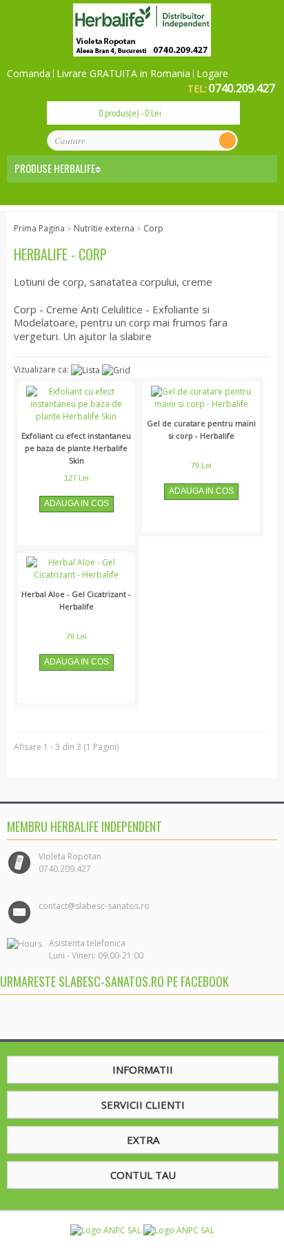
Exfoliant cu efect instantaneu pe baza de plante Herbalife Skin (76, 448)
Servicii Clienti (143, 1104)
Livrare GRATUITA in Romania (123, 74)
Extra (143, 1140)
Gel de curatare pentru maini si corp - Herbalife (201, 429)
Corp (153, 228)
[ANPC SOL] (178, 1229)
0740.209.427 (242, 88)
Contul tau (143, 1175)
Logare (212, 74)
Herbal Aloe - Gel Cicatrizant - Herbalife (76, 600)
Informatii (142, 1069)
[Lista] (85, 370)
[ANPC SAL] (106, 1229)
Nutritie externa (104, 228)
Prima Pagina (39, 228)
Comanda (28, 74)
